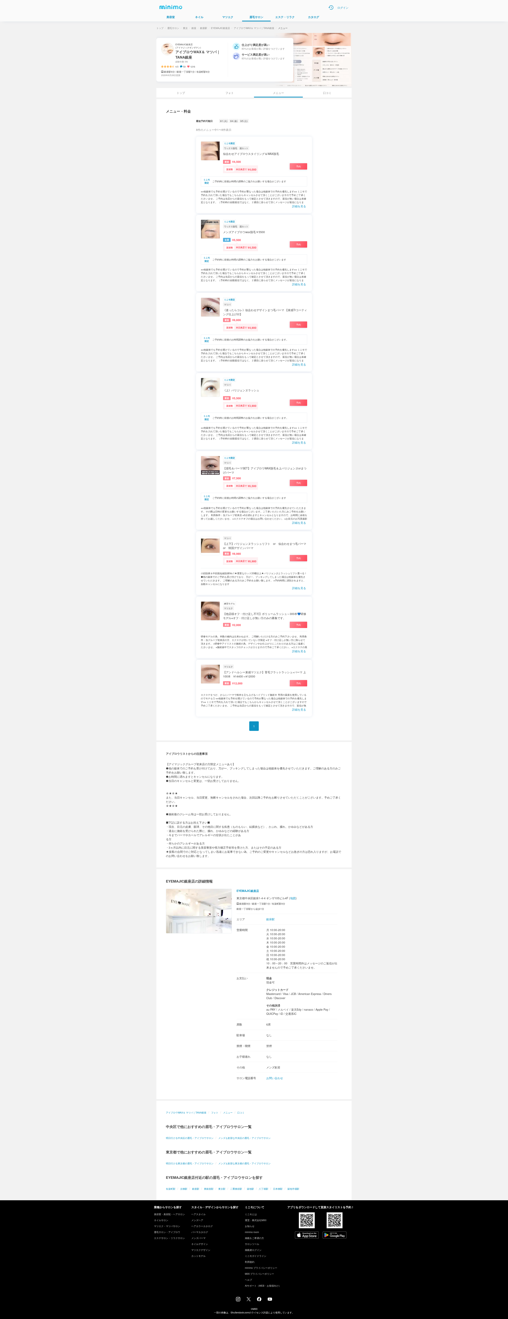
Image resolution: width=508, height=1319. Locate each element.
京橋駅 (183, 1188)
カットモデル (198, 1255)
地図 (293, 898)
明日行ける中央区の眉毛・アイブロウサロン (190, 1138)
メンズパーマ (198, 1238)
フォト (229, 93)
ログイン (342, 8)
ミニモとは (251, 1214)
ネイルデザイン (199, 1244)
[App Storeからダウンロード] (307, 1235)
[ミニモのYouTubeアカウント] (270, 1300)
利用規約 (249, 1261)
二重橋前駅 (236, 1188)
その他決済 (273, 1005)
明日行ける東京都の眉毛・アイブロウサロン (190, 1163)
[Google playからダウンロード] (334, 1235)
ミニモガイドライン (255, 1255)
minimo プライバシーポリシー (261, 1267)
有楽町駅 (170, 1188)
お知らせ (249, 1226)
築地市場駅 (293, 1188)
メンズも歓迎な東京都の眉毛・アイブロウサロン (244, 1163)
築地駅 (250, 1188)
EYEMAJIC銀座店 (220, 28)
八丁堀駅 (263, 1188)
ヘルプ (248, 1279)
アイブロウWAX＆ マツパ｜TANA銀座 (254, 28)
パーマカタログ (199, 1232)
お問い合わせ (274, 1078)
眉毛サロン (173, 28)
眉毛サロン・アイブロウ (167, 1232)
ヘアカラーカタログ (202, 1226)
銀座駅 (203, 28)
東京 (185, 28)
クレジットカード (277, 990)
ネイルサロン (161, 1220)
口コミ (327, 93)
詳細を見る (299, 206)
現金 (269, 978)
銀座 (193, 28)
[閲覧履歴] (331, 7)
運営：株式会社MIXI (255, 1220)
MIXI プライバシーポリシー (259, 1273)
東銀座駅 (209, 1188)
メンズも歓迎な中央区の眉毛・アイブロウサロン (244, 1138)
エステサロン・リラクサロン (169, 1238)
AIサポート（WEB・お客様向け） (263, 1285)
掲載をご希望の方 (254, 1238)
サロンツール (252, 1244)
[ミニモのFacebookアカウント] (259, 1300)
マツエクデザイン (200, 1249)
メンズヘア (197, 1220)
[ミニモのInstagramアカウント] (238, 1300)
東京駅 (221, 1188)
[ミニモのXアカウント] (249, 1300)
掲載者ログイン (253, 1249)
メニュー (228, 1112)
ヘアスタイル (198, 1214)
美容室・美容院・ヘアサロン (169, 1214)
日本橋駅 (278, 1188)
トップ (160, 28)
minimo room (252, 1232)
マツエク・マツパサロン (167, 1226)
